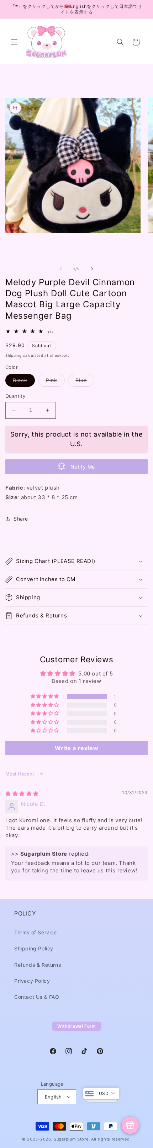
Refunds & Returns (37, 965)
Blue (84, 382)
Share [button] (21, 519)
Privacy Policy (32, 981)
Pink (55, 382)
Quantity (15, 396)
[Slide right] (92, 269)
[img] (22, 793)
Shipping (13, 355)
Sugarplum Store (71, 1139)
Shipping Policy (33, 948)
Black (24, 382)
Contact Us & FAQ (36, 997)
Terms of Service (35, 932)
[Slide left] (61, 269)
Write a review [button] (76, 748)
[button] (14, 42)
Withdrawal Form (76, 1026)
